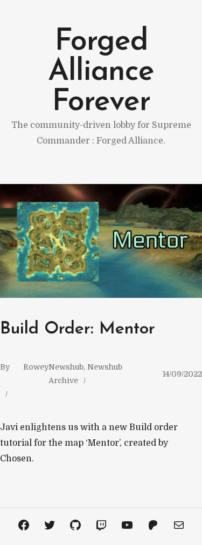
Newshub (65, 367)
